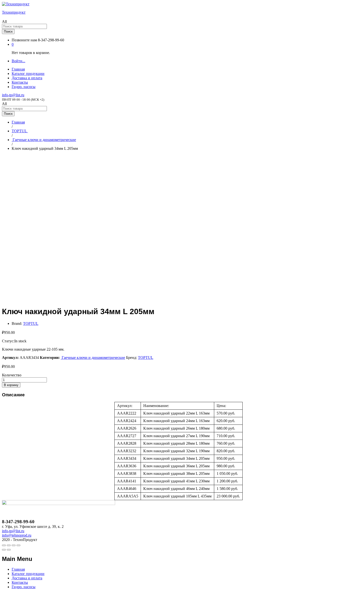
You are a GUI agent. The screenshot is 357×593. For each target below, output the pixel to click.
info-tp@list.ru (13, 95)
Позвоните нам (24, 40)
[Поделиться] (9, 545)
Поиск (8, 31)
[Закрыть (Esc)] (4, 545)
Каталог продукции (28, 73)
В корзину (11, 385)
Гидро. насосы (23, 87)
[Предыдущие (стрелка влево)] (4, 549)
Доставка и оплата (27, 78)
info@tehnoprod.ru (16, 535)
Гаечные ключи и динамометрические (93, 357)
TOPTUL (30, 323)
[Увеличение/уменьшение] (18, 545)
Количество (11, 375)
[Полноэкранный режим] (14, 545)
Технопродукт (14, 12)
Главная (18, 69)
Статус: (8, 341)
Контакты (20, 82)
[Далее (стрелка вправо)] (9, 549)
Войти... (18, 61)
